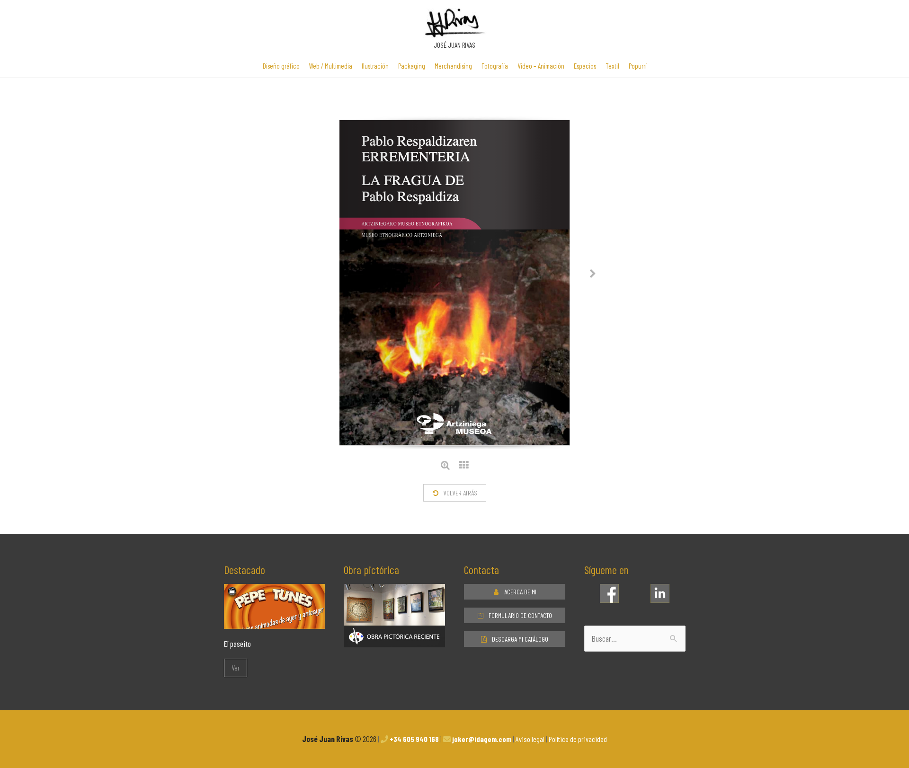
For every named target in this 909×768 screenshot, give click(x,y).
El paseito (237, 643)
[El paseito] (274, 622)
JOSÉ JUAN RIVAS (454, 45)
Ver (236, 667)
